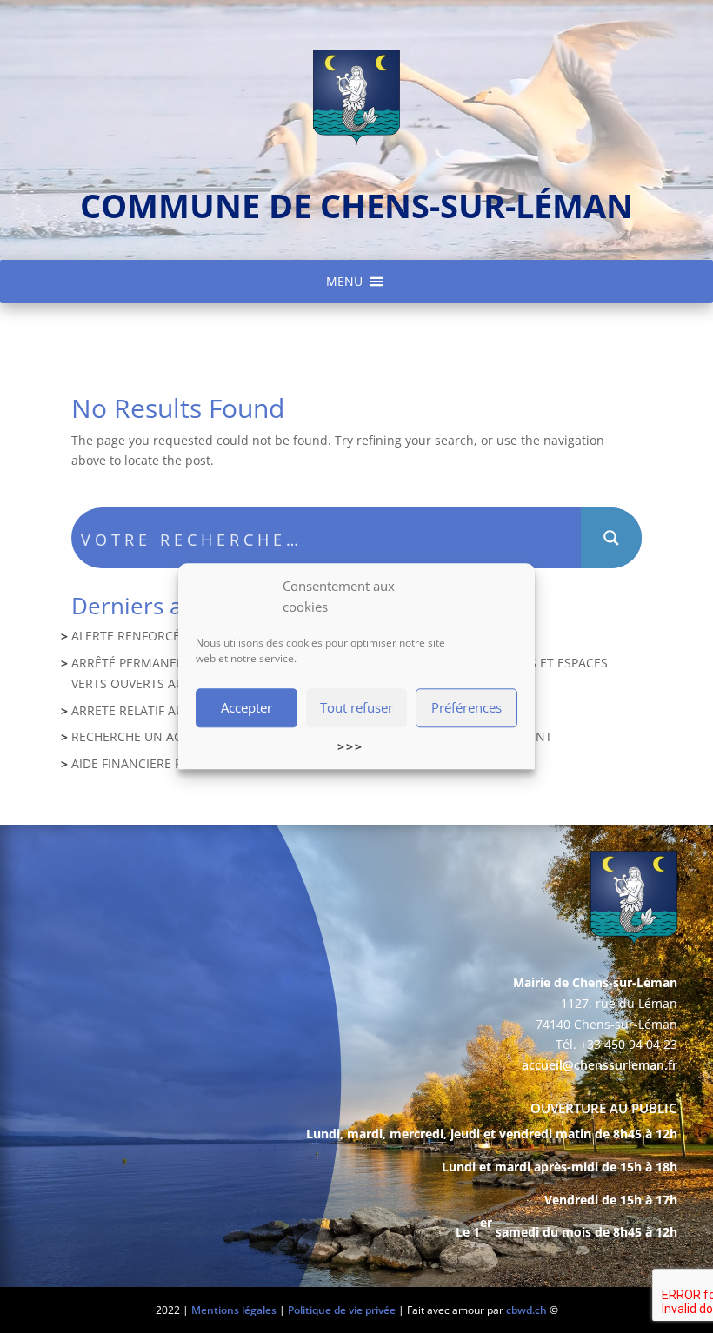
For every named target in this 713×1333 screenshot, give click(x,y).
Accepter (246, 707)
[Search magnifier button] (611, 537)
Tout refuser (356, 707)
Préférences (466, 707)
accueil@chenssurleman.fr (599, 1065)
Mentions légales (234, 1310)
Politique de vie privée (342, 1310)
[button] (344, 281)
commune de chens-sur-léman (356, 205)
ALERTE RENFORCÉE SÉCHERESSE (167, 635)
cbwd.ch (526, 1310)
